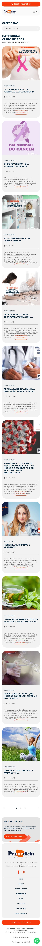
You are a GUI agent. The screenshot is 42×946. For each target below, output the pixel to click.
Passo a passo (21, 889)
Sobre (21, 884)
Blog (21, 899)
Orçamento (21, 909)
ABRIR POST (21, 112)
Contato (21, 904)
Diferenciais (21, 894)
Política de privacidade (21, 937)
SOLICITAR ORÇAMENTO (15, 836)
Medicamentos (21, 913)
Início (21, 879)
